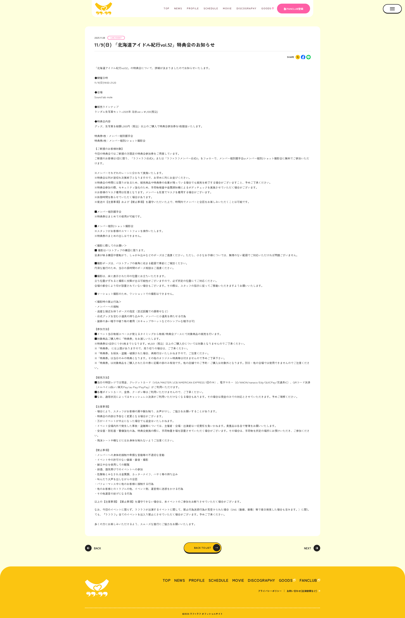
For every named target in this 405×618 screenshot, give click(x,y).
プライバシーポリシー (270, 591)
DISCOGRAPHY (247, 8)
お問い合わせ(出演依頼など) (302, 591)
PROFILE (193, 8)
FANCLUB (308, 580)
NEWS (178, 8)
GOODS (266, 8)
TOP (166, 8)
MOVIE (227, 8)
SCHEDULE (211, 8)
